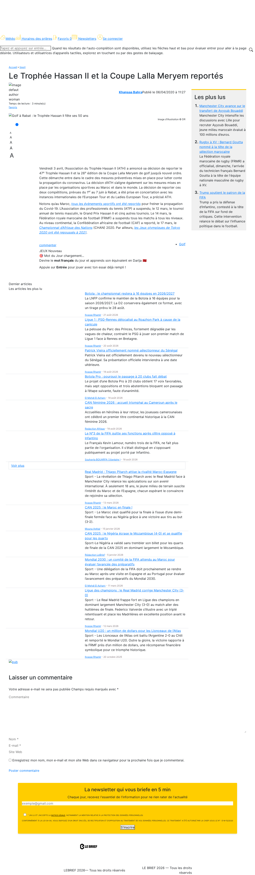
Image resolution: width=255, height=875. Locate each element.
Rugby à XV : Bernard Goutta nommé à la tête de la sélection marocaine (221, 147)
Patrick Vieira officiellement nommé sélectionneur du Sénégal (131, 350)
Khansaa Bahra (130, 92)
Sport (23, 67)
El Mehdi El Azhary (95, 397)
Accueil (13, 67)
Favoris (65, 39)
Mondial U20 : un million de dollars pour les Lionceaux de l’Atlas (133, 631)
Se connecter (113, 39)
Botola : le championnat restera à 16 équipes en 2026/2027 (130, 293)
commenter (47, 245)
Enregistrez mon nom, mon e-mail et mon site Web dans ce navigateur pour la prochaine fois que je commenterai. (98, 760)
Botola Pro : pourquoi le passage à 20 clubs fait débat (126, 376)
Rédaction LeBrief (95, 554)
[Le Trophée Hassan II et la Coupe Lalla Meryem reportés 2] (48, 115)
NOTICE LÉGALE (58, 815)
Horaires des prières (37, 39)
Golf (182, 244)
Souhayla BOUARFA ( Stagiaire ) (103, 459)
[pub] (13, 662)
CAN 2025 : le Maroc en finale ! (108, 507)
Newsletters (87, 39)
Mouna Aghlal (92, 528)
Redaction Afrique (95, 428)
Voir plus (17, 466)
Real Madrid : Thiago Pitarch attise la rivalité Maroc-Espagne (131, 472)
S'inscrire (127, 827)
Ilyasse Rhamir (93, 314)
